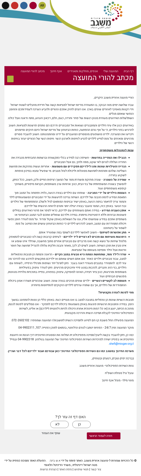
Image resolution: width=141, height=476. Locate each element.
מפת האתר (65, 469)
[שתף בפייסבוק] (20, 433)
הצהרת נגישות (48, 469)
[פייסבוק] (24, 5)
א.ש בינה (53, 460)
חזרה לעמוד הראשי (101, 436)
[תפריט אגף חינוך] (10, 79)
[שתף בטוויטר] (11, 433)
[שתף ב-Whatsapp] (28, 433)
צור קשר (96, 469)
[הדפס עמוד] (37, 433)
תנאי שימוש (81, 469)
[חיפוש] (33, 5)
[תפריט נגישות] (5, 5)
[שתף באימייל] (11, 441)
